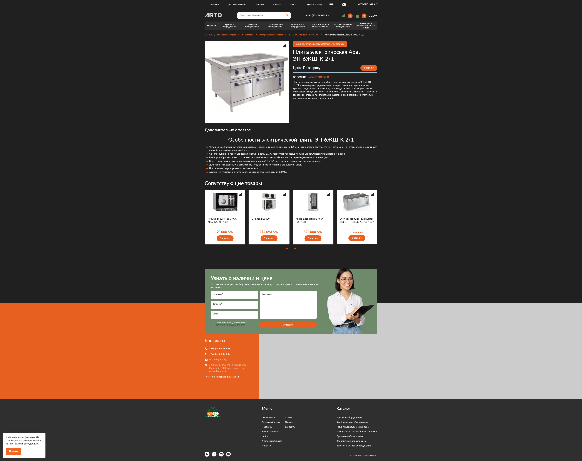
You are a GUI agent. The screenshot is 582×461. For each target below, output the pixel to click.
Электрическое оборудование (272, 35)
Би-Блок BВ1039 (261, 219)
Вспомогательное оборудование (343, 26)
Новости (266, 446)
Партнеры (267, 427)
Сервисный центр (314, 5)
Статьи (289, 417)
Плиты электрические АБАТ (305, 35)
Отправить (288, 325)
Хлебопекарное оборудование (275, 26)
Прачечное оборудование (252, 26)
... (331, 5)
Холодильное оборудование (298, 26)
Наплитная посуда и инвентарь (352, 427)
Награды (260, 5)
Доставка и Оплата (237, 5)
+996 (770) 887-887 (219, 354)
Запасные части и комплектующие (320, 26)
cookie (35, 437)
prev (287, 248)
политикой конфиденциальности (230, 325)
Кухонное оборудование (229, 26)
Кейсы (293, 5)
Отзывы (277, 5)
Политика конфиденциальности (222, 377)
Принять (13, 451)
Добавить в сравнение (284, 46)
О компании (213, 5)
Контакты (215, 341)
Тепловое (249, 35)
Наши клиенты (270, 432)
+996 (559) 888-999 (316, 15)
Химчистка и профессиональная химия (365, 26)
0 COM (373, 16)
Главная (208, 35)
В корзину (368, 68)
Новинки (211, 26)
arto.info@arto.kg (218, 359)
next (295, 248)
